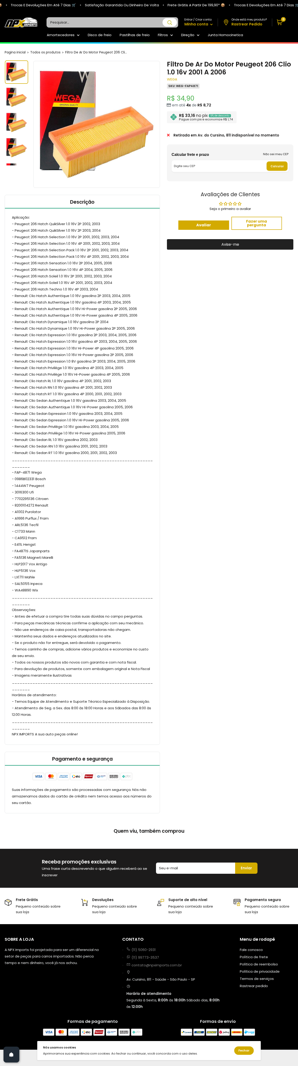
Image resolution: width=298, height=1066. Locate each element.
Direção (187, 34)
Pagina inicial (15, 52)
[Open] (11, 1055)
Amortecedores (60, 34)
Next (160, 124)
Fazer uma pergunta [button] (256, 222)
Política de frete (254, 956)
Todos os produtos (45, 52)
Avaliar (203, 224)
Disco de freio (100, 34)
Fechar (244, 1050)
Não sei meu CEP (276, 154)
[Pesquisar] (170, 22)
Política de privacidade (260, 971)
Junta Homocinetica (225, 34)
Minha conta (196, 24)
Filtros (163, 34)
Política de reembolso (259, 964)
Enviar (246, 868)
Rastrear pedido (254, 985)
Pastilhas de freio (135, 34)
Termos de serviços (257, 978)
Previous (32, 124)
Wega (172, 79)
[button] (282, 22)
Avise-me (230, 244)
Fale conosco (251, 949)
